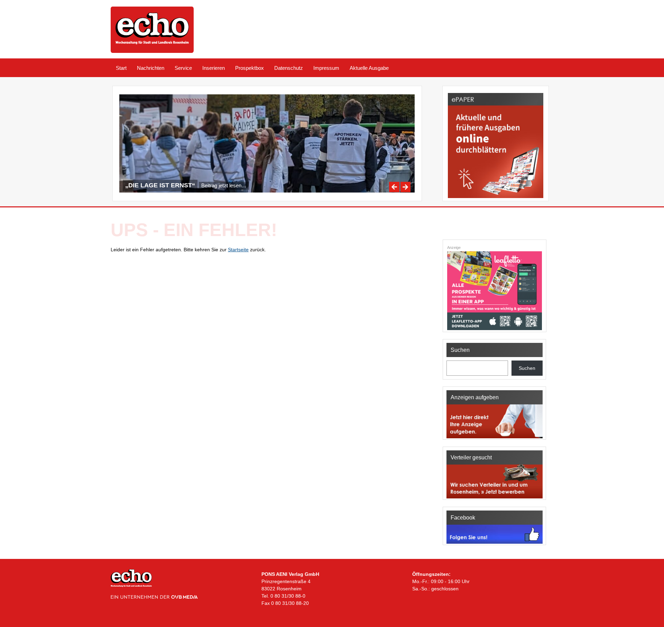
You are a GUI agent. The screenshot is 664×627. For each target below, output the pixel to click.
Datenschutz (288, 68)
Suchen (527, 368)
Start (121, 68)
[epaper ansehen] (495, 198)
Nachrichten (150, 68)
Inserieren (213, 68)
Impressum (326, 68)
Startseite (238, 249)
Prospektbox (249, 68)
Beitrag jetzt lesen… (224, 185)
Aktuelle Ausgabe (369, 68)
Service (183, 68)
